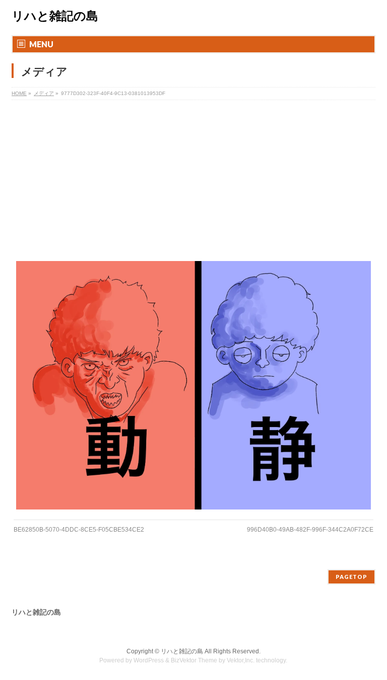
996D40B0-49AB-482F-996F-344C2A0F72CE (310, 529)
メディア (44, 93)
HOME (19, 93)
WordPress (149, 660)
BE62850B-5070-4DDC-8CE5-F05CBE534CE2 (79, 529)
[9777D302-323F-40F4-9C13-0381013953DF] (193, 385)
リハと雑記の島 (55, 16)
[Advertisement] (193, 175)
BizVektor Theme (194, 660)
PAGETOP (351, 576)
